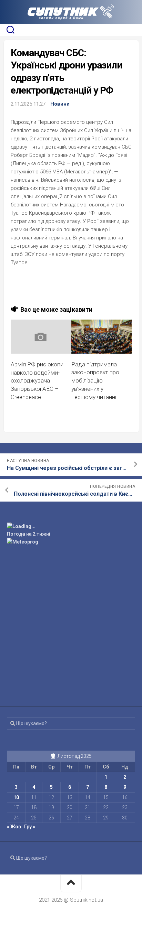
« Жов (14, 826)
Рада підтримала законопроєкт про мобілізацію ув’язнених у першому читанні (95, 380)
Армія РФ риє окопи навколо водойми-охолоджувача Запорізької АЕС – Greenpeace (37, 380)
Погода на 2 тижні (28, 534)
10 (16, 797)
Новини (60, 104)
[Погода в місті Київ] (71, 526)
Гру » (29, 826)
